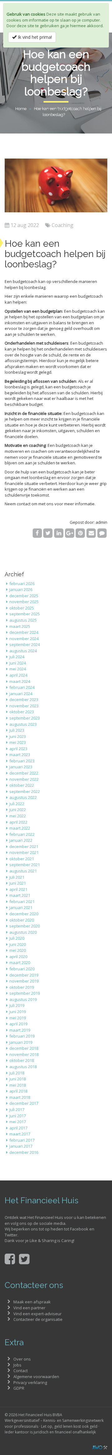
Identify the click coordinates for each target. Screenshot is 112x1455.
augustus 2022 (23, 797)
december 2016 (23, 1152)
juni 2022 (17, 809)
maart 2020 (19, 962)
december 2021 (23, 846)
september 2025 (24, 614)
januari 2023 (20, 767)
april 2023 (18, 748)
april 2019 (18, 1024)
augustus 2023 (23, 724)
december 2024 (23, 632)
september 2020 (24, 926)
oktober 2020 (21, 920)
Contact (20, 1370)
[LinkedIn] (59, 532)
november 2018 (24, 1054)
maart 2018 (19, 1097)
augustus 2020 (23, 932)
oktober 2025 (21, 608)
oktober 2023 (21, 712)
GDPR (18, 1388)
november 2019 (24, 981)
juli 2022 (16, 803)
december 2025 (23, 596)
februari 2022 (22, 834)
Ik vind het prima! (34, 37)
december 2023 (23, 699)
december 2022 (23, 773)
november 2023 (24, 706)
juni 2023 (17, 736)
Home (20, 108)
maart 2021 (19, 895)
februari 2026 (22, 583)
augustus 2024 (23, 651)
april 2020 (18, 956)
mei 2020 (17, 950)
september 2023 (24, 718)
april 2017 (18, 1128)
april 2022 (18, 822)
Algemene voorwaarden (36, 1376)
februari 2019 (22, 1036)
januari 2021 (20, 907)
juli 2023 (16, 730)
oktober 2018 (21, 1060)
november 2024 (24, 638)
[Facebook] (37, 532)
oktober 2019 (21, 987)
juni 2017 (17, 1116)
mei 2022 (17, 816)
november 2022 (24, 779)
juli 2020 (16, 938)
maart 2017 (19, 1134)
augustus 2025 (23, 620)
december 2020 (23, 914)
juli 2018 (16, 1073)
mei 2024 (17, 669)
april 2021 (18, 889)
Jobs (17, 1365)
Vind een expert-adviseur (37, 1313)
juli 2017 (16, 1109)
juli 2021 (16, 877)
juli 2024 (16, 656)
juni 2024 (17, 663)
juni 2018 (17, 1079)
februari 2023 (22, 761)
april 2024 (18, 675)
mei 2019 (17, 1018)
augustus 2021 (23, 871)
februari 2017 (22, 1140)
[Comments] (101, 532)
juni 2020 (17, 944)
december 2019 (23, 975)
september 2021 (24, 864)
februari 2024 (22, 687)
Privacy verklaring (30, 1382)
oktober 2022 (21, 785)
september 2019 (24, 993)
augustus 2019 (23, 999)
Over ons (22, 1359)
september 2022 (24, 791)
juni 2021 (17, 883)
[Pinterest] (80, 532)
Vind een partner (29, 1308)
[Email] (91, 532)
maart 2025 (19, 626)
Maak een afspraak (32, 1302)
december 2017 (23, 1103)
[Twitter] (48, 532)
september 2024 (24, 644)
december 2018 (23, 1048)
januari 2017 (20, 1146)
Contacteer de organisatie (38, 1319)
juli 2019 (16, 1005)
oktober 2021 (21, 858)
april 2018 (18, 1091)
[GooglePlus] (69, 532)
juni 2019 (17, 1011)
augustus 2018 (23, 1066)
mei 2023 (17, 742)
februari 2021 (22, 901)
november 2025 (24, 601)
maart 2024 (19, 681)
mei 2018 (17, 1085)
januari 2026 (20, 589)
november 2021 (24, 852)
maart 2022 (19, 828)
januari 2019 (20, 1042)
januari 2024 (20, 693)
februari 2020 (22, 969)
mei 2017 (17, 1121)
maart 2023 (19, 754)
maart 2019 (19, 1030)
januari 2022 (20, 840)
